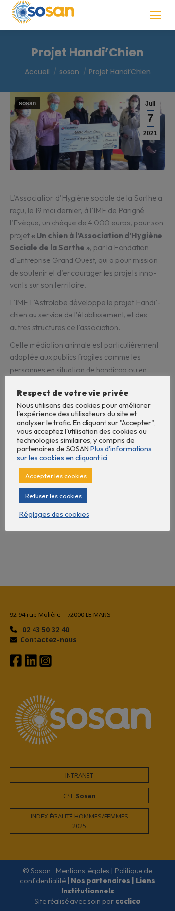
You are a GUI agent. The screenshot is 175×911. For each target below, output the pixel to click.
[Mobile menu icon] (155, 15)
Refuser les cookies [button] (53, 496)
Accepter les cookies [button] (56, 476)
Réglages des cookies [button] (54, 514)
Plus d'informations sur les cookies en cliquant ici (84, 453)
